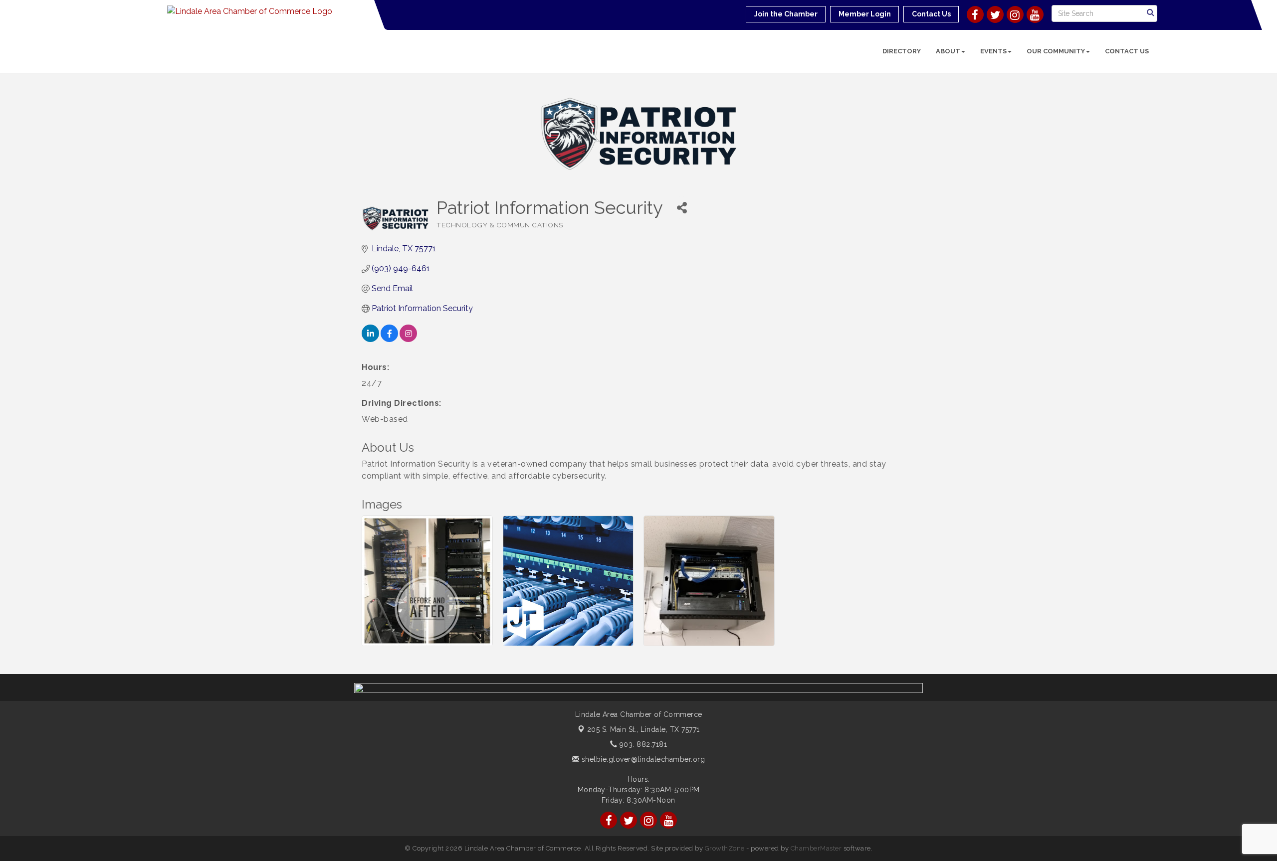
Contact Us (1127, 51)
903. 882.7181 (642, 744)
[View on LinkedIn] (370, 339)
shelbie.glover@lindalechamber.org (642, 759)
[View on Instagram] (408, 339)
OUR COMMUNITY (1056, 51)
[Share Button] (681, 207)
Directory (901, 51)
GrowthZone (725, 848)
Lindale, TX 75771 (643, 729)
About (948, 51)
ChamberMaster (816, 848)
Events (993, 51)
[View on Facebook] (389, 339)
